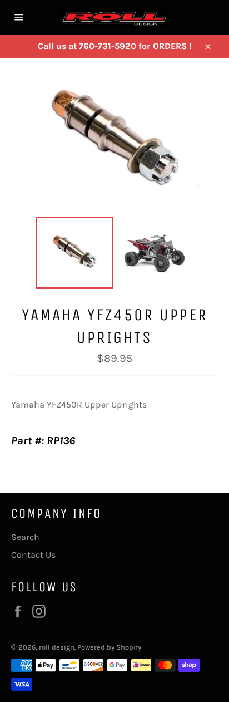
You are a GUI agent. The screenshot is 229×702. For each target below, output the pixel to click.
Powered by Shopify (109, 647)
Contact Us (33, 554)
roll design (56, 647)
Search (25, 537)
